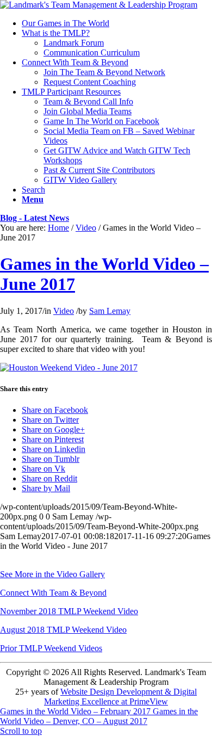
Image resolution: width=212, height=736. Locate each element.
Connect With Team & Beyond (53, 592)
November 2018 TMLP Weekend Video (69, 611)
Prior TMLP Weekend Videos (51, 648)
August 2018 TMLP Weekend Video (63, 629)
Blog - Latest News (34, 217)
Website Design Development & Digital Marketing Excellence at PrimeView (120, 696)
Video (86, 227)
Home (58, 227)
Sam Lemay (109, 311)
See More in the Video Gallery (52, 574)
